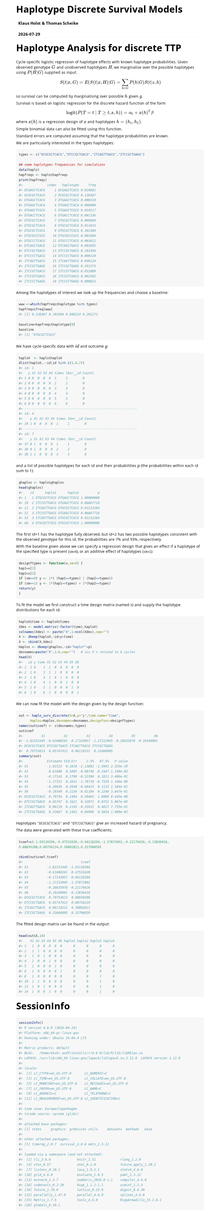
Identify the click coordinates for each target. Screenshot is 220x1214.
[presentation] (54, 67)
